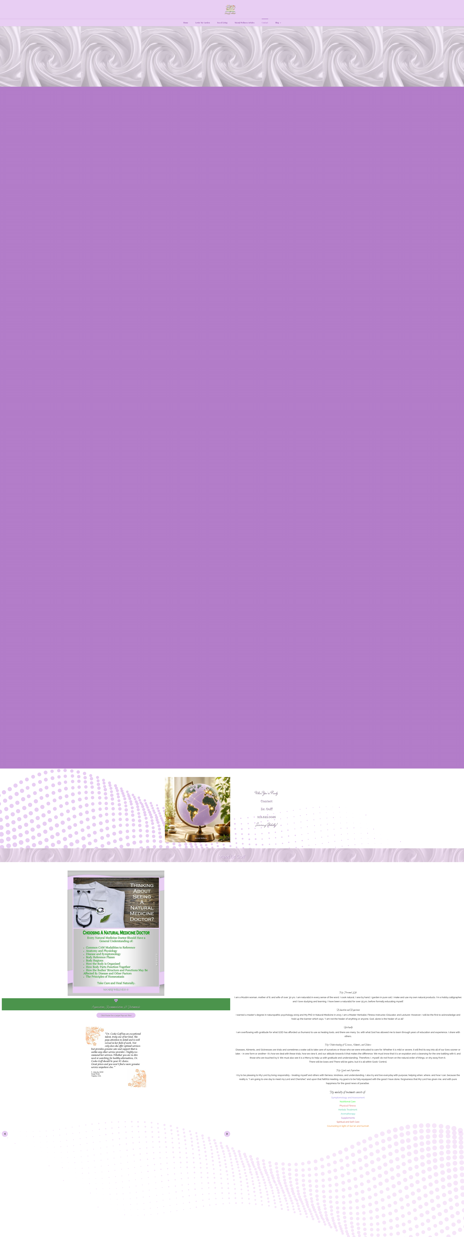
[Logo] (230, 9)
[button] (5, 1134)
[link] (116, 872)
